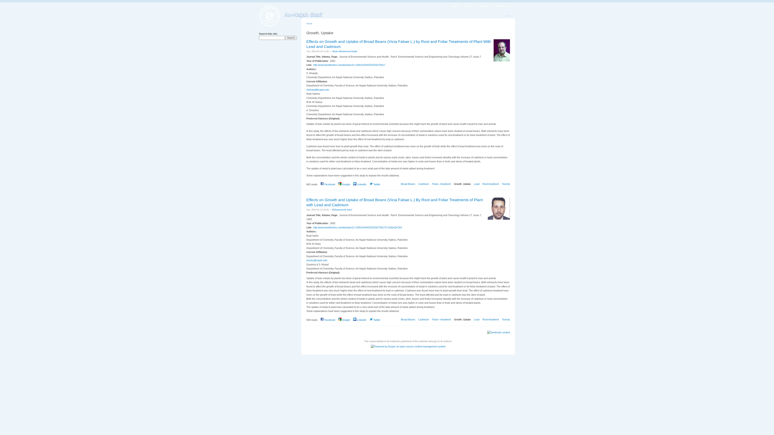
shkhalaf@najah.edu (317, 89)
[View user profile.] (502, 60)
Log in (506, 15)
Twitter (376, 184)
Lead (477, 184)
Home (454, 6)
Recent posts (503, 6)
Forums (469, 6)
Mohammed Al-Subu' (342, 209)
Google (345, 184)
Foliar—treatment (441, 184)
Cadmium (423, 184)
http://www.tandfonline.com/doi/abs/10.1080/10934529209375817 (349, 65)
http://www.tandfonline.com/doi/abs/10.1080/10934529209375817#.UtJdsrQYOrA (357, 227)
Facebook (329, 184)
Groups (485, 6)
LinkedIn (361, 184)
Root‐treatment (491, 184)
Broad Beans (408, 184)
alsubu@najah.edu (316, 260)
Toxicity (506, 184)
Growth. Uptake (462, 184)
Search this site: (268, 33)
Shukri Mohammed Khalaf (344, 51)
